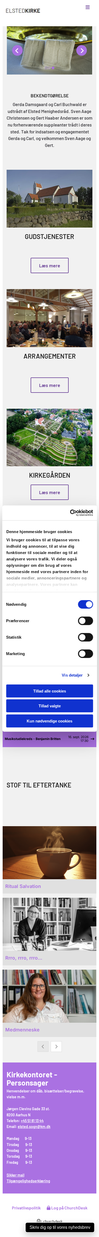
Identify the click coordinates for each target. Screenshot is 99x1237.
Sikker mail (15, 1175)
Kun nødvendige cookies (49, 720)
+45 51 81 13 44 (32, 1120)
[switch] (85, 620)
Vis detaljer (72, 675)
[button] (82, 7)
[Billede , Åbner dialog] (49, 50)
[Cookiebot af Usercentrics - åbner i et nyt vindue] (70, 512)
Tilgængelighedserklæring (28, 1181)
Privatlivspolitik (26, 1207)
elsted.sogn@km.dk (34, 1126)
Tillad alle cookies (49, 691)
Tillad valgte (50, 706)
